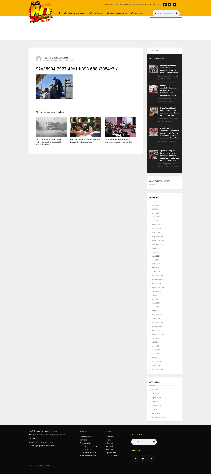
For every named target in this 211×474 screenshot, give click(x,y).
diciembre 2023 (157, 322)
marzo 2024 (156, 311)
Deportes (155, 390)
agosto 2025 (156, 244)
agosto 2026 (156, 205)
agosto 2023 (156, 338)
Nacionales (156, 413)
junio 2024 (155, 299)
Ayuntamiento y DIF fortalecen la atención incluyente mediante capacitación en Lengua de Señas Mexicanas (169, 155)
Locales (154, 409)
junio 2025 (155, 252)
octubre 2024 (156, 283)
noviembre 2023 (157, 326)
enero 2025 (156, 271)
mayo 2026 (156, 217)
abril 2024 (155, 307)
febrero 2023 (156, 361)
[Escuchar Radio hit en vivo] (144, 442)
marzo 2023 (156, 358)
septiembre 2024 (158, 287)
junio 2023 (155, 346)
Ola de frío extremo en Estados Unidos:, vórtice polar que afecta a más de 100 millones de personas (49, 142)
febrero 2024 (156, 314)
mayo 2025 (156, 256)
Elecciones (155, 393)
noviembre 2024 (157, 279)
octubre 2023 (156, 330)
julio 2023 (155, 342)
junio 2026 (155, 213)
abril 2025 (155, 260)
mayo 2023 (156, 350)
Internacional (156, 405)
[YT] (174, 4)
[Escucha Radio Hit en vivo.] (166, 13)
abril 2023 (155, 354)
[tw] (169, 4)
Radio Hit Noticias (158, 417)
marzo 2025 (156, 264)
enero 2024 (156, 318)
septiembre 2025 (158, 240)
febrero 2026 (156, 228)
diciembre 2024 (157, 275)
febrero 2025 (156, 268)
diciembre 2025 (157, 236)
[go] (177, 50)
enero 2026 (156, 232)
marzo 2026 (156, 225)
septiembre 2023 (158, 334)
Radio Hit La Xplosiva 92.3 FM (56, 58)
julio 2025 (155, 248)
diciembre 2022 (157, 369)
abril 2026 (155, 221)
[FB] (165, 4)
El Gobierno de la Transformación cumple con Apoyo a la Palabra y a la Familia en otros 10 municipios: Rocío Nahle (169, 133)
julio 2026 (155, 209)
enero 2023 (156, 365)
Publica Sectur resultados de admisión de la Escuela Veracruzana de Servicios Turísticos (169, 90)
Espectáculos (156, 397)
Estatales (155, 401)
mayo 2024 (156, 303)
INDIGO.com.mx (44, 466)
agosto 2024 (156, 291)
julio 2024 (155, 295)
